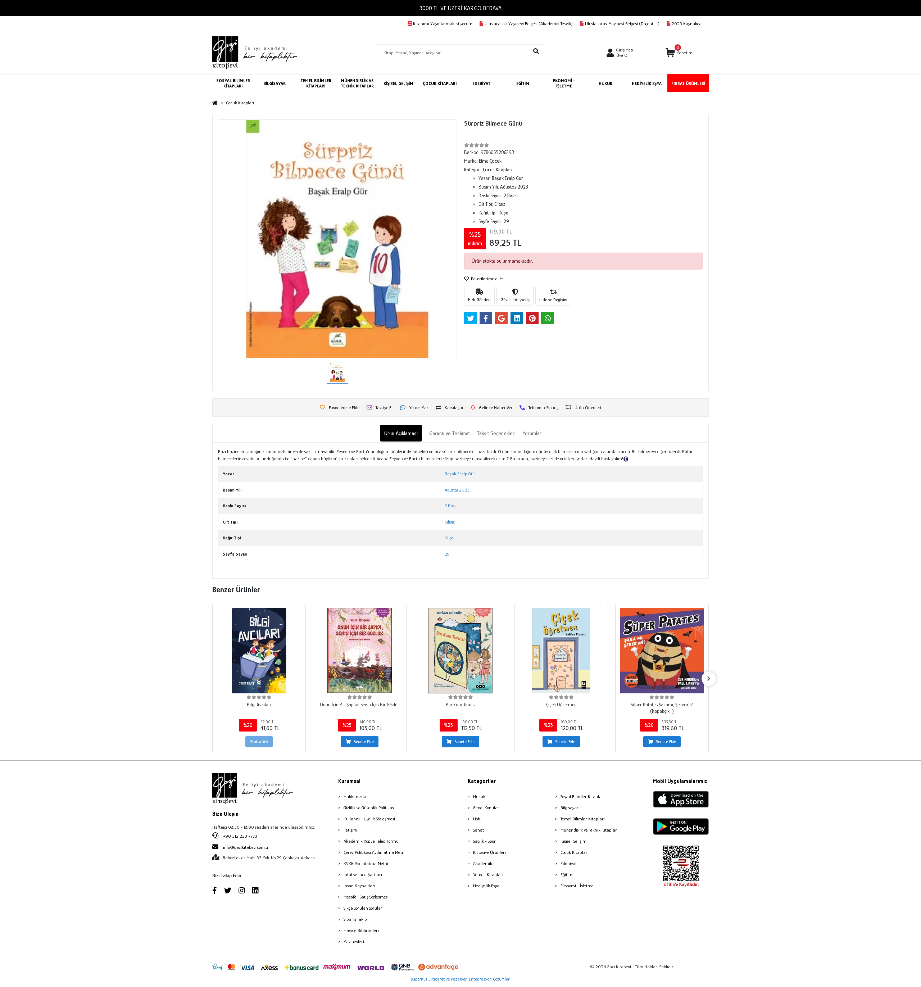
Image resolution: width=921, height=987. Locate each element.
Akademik (482, 863)
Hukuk (479, 796)
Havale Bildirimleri (361, 930)
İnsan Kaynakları (359, 885)
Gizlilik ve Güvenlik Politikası (369, 807)
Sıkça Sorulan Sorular (363, 908)
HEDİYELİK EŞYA (647, 83)
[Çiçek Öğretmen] (561, 650)
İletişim (350, 830)
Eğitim (566, 874)
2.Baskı (451, 505)
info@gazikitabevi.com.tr (246, 847)
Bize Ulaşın (225, 814)
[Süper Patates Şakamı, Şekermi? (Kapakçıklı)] (662, 650)
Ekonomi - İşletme (577, 885)
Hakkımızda (355, 796)
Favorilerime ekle (486, 278)
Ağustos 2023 (457, 490)
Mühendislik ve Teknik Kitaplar (589, 830)
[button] (679, 53)
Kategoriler (482, 781)
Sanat (478, 830)
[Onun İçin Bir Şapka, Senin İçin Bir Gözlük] (360, 650)
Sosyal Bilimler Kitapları (582, 796)
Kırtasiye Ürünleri (489, 852)
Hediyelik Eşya (486, 885)
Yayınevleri (354, 941)
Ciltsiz (450, 522)
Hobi (477, 818)
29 (447, 554)
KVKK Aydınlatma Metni (366, 863)
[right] (708, 679)
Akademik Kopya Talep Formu (371, 841)
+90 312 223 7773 (239, 836)
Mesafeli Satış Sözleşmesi (366, 897)
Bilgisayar (570, 807)
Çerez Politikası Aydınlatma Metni (374, 852)
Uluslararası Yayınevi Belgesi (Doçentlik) (622, 23)
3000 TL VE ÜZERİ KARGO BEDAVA (460, 8)
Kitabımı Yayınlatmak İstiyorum (442, 23)
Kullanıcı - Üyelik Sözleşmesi (369, 818)
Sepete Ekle (364, 741)
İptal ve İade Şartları (363, 874)
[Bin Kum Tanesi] (460, 650)
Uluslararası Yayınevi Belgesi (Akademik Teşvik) (529, 23)
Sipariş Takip (355, 919)
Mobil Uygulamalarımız (680, 781)
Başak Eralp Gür (460, 473)
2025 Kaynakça (687, 23)
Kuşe (449, 537)
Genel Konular (486, 807)
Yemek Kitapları (488, 874)
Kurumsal (349, 781)
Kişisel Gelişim (573, 841)
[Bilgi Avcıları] (259, 650)
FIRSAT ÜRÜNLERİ (688, 83)
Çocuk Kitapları (575, 852)
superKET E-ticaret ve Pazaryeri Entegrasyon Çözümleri (461, 979)
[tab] (401, 433)
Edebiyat (569, 863)
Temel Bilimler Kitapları (583, 818)
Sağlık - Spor (484, 841)
